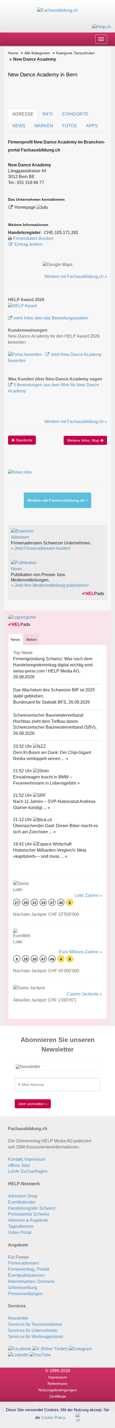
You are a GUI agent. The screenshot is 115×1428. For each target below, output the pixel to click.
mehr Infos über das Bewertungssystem (50, 318)
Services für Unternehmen (32, 1330)
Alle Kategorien (37, 53)
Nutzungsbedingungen (58, 1390)
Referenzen (57, 1383)
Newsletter (18, 1318)
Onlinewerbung (22, 1287)
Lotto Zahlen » (88, 895)
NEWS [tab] (18, 126)
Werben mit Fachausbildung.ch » (75, 276)
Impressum (57, 1377)
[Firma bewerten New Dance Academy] (25, 354)
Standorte (23, 440)
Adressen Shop (22, 1196)
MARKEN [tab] (43, 126)
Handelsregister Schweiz (32, 1208)
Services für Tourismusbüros (35, 1324)
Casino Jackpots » (84, 994)
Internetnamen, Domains (31, 1281)
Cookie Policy (53, 1417)
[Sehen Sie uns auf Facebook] (19, 1348)
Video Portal (20, 1232)
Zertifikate (57, 1396)
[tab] (15, 639)
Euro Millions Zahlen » (80, 952)
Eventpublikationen (26, 1275)
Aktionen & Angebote (28, 1220)
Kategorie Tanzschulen (75, 53)
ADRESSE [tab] (22, 114)
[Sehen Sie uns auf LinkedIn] (18, 1355)
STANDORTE (75, 114)
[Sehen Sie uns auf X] (50, 1348)
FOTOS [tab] (69, 126)
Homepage (25, 207)
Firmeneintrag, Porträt (28, 1269)
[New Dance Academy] (22, 305)
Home (13, 53)
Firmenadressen (23, 1263)
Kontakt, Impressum (26, 1159)
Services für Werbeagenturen (35, 1336)
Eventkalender (22, 1202)
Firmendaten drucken (33, 238)
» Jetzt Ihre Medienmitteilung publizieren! (50, 585)
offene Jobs (19, 1165)
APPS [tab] (92, 126)
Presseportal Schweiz (28, 1214)
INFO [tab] (48, 114)
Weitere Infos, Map (83, 440)
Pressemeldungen (25, 1293)
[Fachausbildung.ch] (57, 10)
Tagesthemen (21, 1226)
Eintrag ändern (28, 244)
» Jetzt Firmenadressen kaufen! (40, 548)
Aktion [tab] (31, 639)
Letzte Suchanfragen (27, 1171)
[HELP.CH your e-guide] (101, 26)
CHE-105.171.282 (61, 232)
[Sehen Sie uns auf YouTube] (40, 1355)
